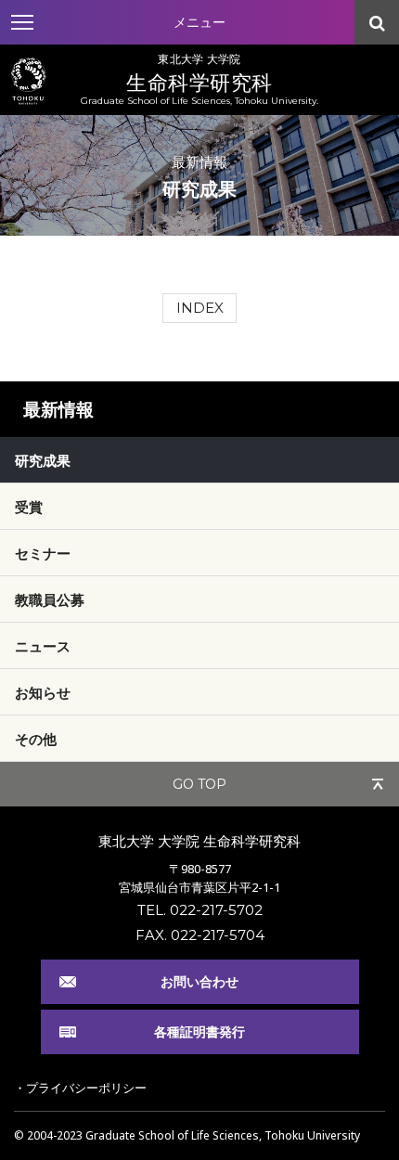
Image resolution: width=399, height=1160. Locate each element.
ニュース (43, 646)
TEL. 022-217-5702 (200, 910)
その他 (36, 738)
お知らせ (43, 692)
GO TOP (199, 784)
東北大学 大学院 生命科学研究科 (199, 840)
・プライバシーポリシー (80, 1087)
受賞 (29, 506)
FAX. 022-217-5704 (199, 935)
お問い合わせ (199, 981)
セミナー (43, 553)
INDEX (200, 307)
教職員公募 (49, 599)
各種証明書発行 (199, 1031)
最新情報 (58, 409)
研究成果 (43, 460)
